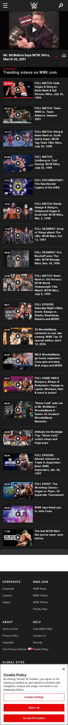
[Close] (64, 669)
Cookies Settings (34, 697)
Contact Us (39, 635)
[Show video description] (56, 55)
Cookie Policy (40, 649)
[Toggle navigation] (5, 5)
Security (37, 642)
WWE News (39, 588)
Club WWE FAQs (40, 628)
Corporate (8, 588)
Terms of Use (10, 628)
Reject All (34, 707)
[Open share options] (64, 55)
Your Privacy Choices (10, 649)
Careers (7, 595)
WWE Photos (40, 602)
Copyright (8, 642)
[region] (34, 694)
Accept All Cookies (34, 718)
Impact (6, 602)
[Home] (34, 6)
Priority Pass (40, 608)
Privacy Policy (10, 635)
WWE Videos (40, 595)
